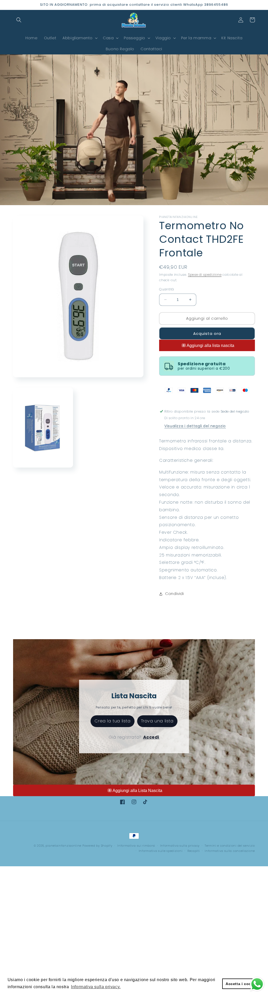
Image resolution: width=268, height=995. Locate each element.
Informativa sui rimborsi (136, 846)
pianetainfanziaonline (63, 846)
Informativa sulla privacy (180, 846)
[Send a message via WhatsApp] (257, 984)
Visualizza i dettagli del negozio (195, 426)
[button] (19, 20)
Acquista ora (207, 333)
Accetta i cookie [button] (241, 984)
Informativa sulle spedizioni (161, 851)
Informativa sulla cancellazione (230, 851)
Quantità (166, 289)
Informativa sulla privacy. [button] (96, 987)
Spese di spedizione (204, 274)
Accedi (151, 737)
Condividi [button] (174, 593)
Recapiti (193, 851)
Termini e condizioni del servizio (230, 846)
